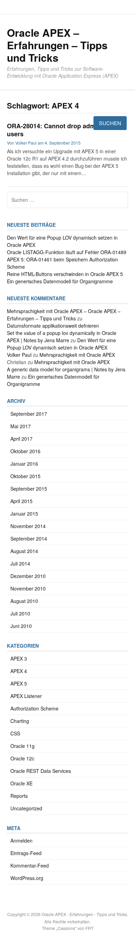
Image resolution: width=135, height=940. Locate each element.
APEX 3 (18, 658)
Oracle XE (21, 783)
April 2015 (21, 501)
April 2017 (21, 438)
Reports (19, 795)
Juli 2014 (20, 563)
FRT (89, 928)
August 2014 (24, 550)
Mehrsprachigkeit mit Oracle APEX (77, 354)
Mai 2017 (20, 426)
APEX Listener (26, 695)
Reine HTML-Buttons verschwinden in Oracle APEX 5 (65, 273)
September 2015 (28, 488)
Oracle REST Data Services (40, 770)
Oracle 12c (22, 758)
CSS (15, 733)
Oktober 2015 (25, 476)
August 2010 (24, 600)
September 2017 (28, 413)
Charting (19, 720)
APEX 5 (18, 683)
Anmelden (21, 840)
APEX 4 (18, 670)
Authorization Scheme (34, 708)
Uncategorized (26, 808)
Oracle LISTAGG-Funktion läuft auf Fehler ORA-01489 (66, 252)
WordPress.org (26, 877)
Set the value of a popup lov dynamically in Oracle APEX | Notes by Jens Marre (61, 336)
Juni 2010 (21, 625)
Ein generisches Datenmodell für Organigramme (60, 281)
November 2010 (28, 588)
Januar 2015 (24, 513)
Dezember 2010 (28, 575)
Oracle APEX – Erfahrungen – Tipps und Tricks (57, 45)
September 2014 (28, 538)
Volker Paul (19, 354)
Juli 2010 (20, 613)
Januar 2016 (24, 463)
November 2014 (28, 526)
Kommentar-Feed (29, 865)
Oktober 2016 (25, 451)
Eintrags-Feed (26, 853)
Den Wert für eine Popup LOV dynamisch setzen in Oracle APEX (61, 344)
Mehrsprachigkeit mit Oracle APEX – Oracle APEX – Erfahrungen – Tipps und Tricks (63, 315)
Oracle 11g (22, 745)
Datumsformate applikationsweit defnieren (53, 325)
